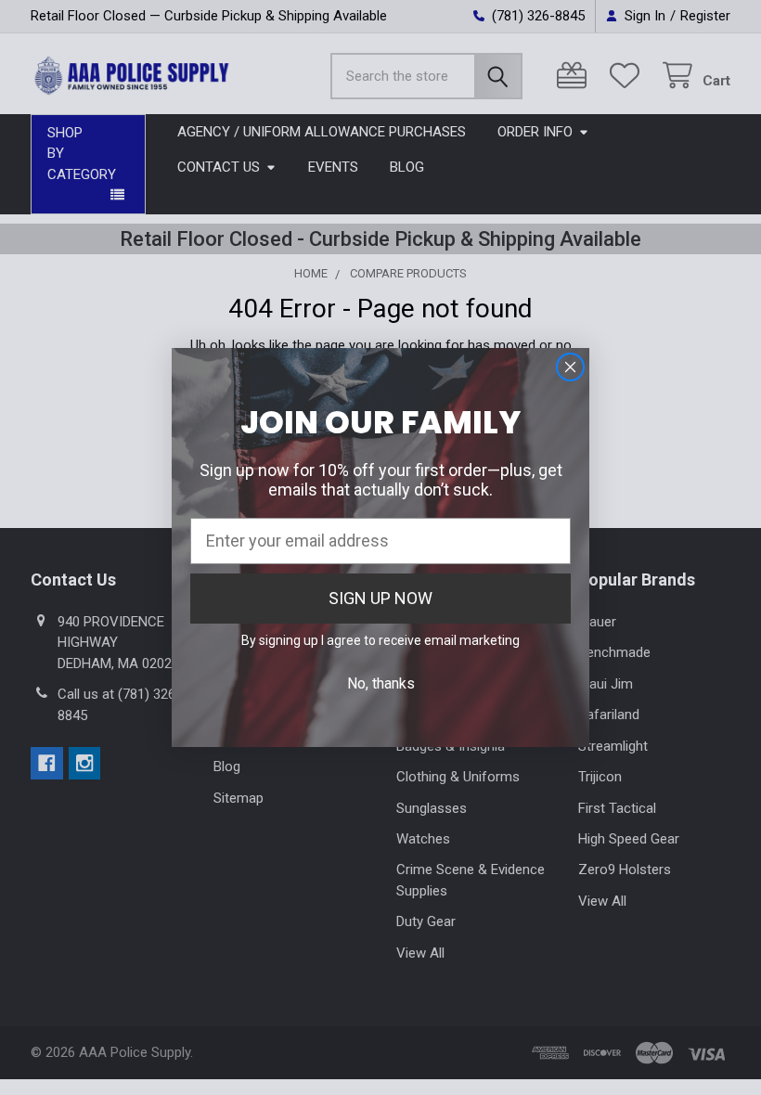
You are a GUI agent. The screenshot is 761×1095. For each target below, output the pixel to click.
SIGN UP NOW (380, 598)
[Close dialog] (570, 367)
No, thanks (381, 683)
